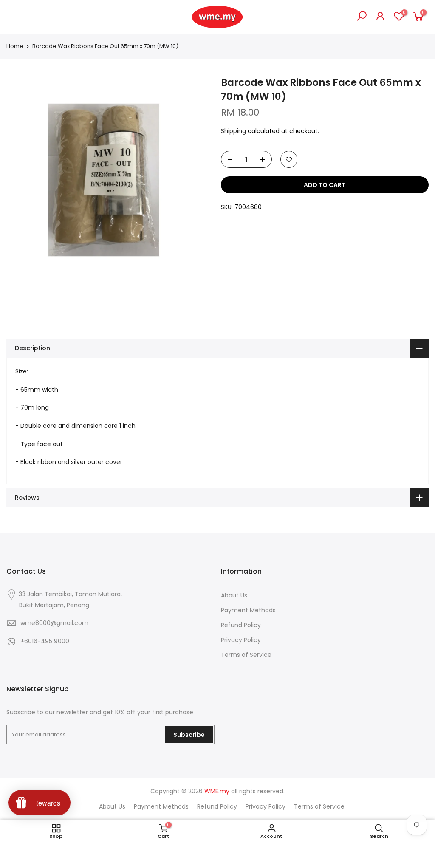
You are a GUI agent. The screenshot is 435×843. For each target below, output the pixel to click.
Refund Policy (241, 625)
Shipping (233, 131)
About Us (234, 595)
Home (14, 46)
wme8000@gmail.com (54, 623)
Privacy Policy (241, 640)
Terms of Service (246, 655)
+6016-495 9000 (44, 641)
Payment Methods (248, 610)
